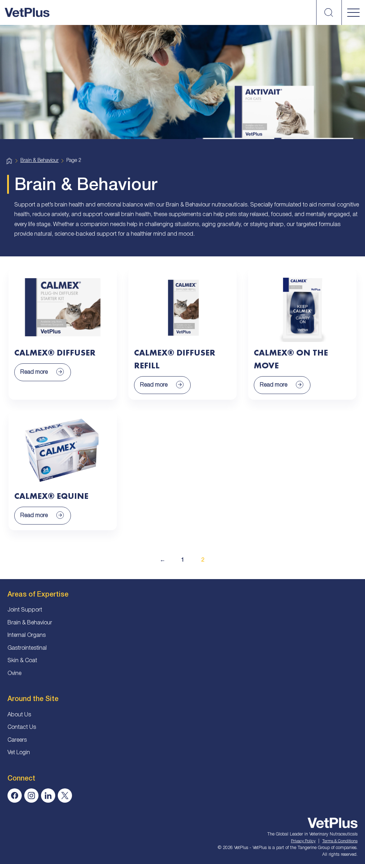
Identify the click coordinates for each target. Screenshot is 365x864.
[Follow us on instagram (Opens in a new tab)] (31, 795)
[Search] (328, 12)
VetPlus (27, 12)
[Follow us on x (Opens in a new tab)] (65, 795)
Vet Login (18, 752)
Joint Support (24, 610)
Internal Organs (26, 635)
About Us (19, 714)
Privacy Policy (303, 841)
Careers (17, 740)
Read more (34, 372)
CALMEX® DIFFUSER (55, 352)
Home (9, 161)
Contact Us (21, 727)
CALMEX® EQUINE (51, 496)
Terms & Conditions (340, 841)
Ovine (14, 673)
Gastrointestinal (27, 648)
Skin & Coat (22, 660)
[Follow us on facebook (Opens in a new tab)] (14, 795)
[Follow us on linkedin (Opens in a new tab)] (48, 795)
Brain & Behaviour (39, 160)
